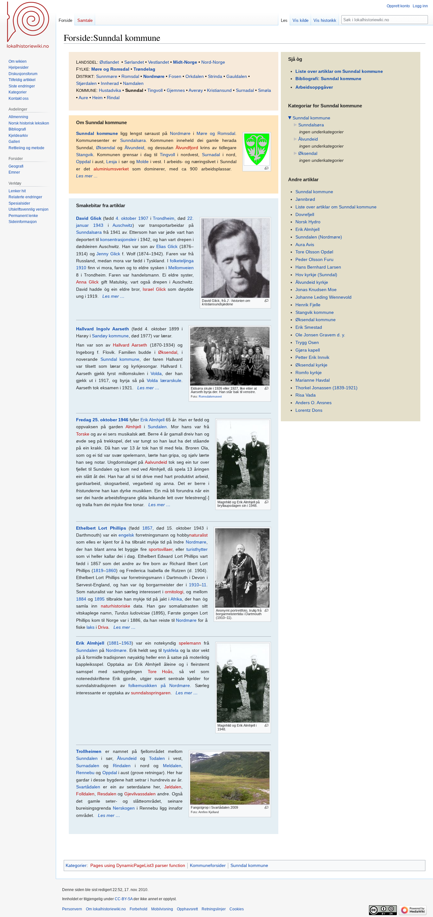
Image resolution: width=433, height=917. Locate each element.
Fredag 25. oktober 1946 (102, 419)
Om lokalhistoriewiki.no (106, 909)
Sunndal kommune (97, 133)
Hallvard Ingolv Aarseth (102, 328)
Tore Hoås (160, 671)
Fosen (175, 76)
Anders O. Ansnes (313, 402)
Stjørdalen (86, 83)
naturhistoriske (115, 605)
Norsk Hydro (307, 221)
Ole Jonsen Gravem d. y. (320, 334)
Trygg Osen (307, 342)
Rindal (113, 97)
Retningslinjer (214, 909)
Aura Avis (304, 244)
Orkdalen (194, 76)
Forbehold (138, 909)
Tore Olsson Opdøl (314, 251)
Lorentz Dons (308, 410)
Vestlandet (158, 62)
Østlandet (109, 62)
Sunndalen (87, 650)
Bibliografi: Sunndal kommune (328, 78)
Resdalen (106, 793)
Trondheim (163, 218)
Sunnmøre (106, 76)
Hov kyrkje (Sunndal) (316, 274)
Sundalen (157, 426)
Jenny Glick (108, 253)
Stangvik (84, 154)
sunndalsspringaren (151, 692)
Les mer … (113, 296)
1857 (147, 528)
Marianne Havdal (312, 380)
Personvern (72, 909)
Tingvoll (155, 90)
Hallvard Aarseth (130, 344)
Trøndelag (144, 69)
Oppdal (83, 161)
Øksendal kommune (315, 319)
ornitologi (174, 591)
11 (204, 584)
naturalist (198, 535)
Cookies (236, 909)
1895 (99, 599)
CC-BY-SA (123, 899)
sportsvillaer (160, 549)
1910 (194, 584)
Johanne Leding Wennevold (323, 297)
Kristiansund (219, 90)
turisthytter (197, 549)
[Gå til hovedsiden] (28, 25)
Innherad (110, 83)
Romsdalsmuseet (210, 396)
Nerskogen (124, 808)
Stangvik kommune (314, 312)
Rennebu (85, 772)
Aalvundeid (156, 462)
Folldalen (85, 793)
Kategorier (76, 865)
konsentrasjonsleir (118, 239)
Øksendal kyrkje (311, 364)
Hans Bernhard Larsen (318, 267)
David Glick (88, 218)
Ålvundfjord (187, 147)
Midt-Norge (185, 62)
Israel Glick (154, 289)
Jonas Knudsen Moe (316, 289)
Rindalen (122, 765)
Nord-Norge (213, 62)
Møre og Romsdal (110, 69)
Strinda (215, 76)
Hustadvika (110, 90)
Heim (97, 97)
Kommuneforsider (208, 865)
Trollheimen (88, 751)
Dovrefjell (304, 214)
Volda (156, 373)
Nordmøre (154, 76)
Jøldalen (172, 786)
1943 (98, 225)
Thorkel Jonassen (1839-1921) (326, 387)
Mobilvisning (162, 909)
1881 (114, 643)
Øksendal (105, 147)
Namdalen (133, 83)
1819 (98, 570)
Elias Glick (167, 246)
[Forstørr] (266, 168)
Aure (83, 97)
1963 (126, 643)
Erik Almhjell (152, 419)
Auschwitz (122, 225)
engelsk (126, 535)
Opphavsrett (187, 909)
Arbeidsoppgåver (314, 87)
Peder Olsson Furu (314, 259)
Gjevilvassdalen (140, 793)
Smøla (264, 90)
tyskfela (170, 650)
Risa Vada (305, 395)
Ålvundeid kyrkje (311, 282)
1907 (143, 218)
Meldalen (172, 765)
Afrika (176, 599)
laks (90, 627)
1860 (111, 570)
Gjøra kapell (307, 350)
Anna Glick (87, 281)
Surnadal (245, 90)
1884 (81, 599)
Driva (103, 627)
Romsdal (130, 76)
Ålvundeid (134, 147)
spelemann (190, 643)
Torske (82, 433)
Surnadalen (87, 765)
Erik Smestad (308, 327)
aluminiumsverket (111, 168)
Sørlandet (134, 62)
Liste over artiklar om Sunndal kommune (339, 71)
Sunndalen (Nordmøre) (318, 236)
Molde (142, 161)
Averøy (196, 90)
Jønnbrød (305, 199)
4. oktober (126, 218)
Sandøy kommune (110, 335)
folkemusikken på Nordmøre (159, 685)
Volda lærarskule (164, 380)
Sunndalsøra (133, 140)
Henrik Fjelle (307, 304)
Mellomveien (181, 267)
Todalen (157, 758)
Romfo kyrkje (308, 372)
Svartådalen (88, 786)
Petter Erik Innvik (312, 357)
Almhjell (133, 426)
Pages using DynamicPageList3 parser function (137, 865)
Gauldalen (236, 76)
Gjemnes (176, 90)
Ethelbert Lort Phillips (101, 528)
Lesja (111, 161)
